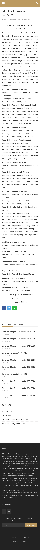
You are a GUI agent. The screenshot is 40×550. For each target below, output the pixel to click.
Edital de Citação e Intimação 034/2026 (18, 388)
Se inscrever (31, 525)
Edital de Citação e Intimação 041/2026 (18, 346)
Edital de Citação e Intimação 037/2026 (18, 367)
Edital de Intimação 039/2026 (14, 353)
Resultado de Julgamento (11, 423)
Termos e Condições (20, 541)
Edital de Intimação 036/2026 (14, 374)
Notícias (5, 411)
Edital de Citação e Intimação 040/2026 (18, 339)
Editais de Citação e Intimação (12, 19)
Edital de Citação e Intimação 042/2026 (18, 332)
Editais (4, 415)
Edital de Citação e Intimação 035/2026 (18, 381)
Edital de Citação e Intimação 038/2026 (18, 360)
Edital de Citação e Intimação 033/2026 (18, 395)
